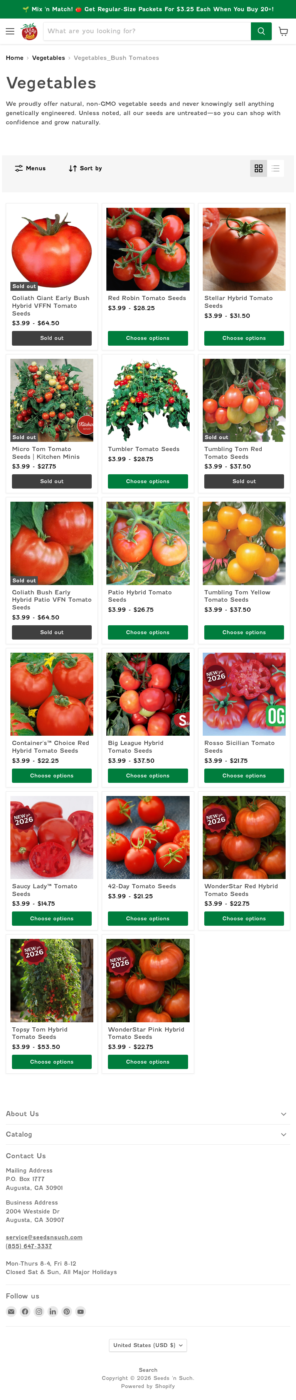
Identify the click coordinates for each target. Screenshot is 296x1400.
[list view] (275, 168)
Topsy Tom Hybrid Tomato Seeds (39, 1033)
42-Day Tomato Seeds (142, 886)
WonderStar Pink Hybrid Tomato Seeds (146, 1033)
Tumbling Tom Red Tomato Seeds (233, 453)
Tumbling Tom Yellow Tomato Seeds (237, 596)
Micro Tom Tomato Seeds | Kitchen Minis (46, 453)
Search (148, 1370)
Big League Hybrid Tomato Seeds (135, 747)
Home (15, 58)
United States (144, 1345)
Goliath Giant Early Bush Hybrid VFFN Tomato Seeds (50, 306)
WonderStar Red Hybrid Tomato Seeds (241, 890)
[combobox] (147, 31)
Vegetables (48, 58)
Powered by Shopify (148, 1386)
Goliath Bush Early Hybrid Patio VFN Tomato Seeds (52, 600)
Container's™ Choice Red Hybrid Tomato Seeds (50, 747)
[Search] (261, 31)
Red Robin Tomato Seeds (147, 298)
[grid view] (258, 168)
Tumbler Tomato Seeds (144, 449)
